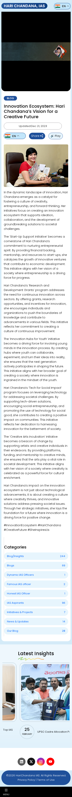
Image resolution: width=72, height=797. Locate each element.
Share (35, 136)
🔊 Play (56, 136)
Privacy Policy (26, 780)
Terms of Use (46, 780)
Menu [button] (6, 794)
